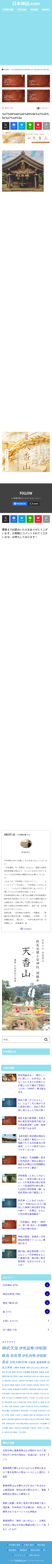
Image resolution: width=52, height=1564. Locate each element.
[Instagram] (26, 929)
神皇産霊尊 (8, 1402)
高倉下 (15, 1402)
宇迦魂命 (33, 1428)
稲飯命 (15, 1432)
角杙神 (34, 1402)
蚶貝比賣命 (25, 1411)
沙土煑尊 (41, 1402)
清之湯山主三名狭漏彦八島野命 (17, 1398)
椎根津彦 (34, 1372)
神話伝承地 (11, 1293)
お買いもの (10, 1320)
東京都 (42, 1385)
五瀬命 (36, 1381)
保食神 (17, 1385)
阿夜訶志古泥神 (42, 1389)
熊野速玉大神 (19, 1419)
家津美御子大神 (41, 1415)
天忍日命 (43, 1393)
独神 (14, 1372)
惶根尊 (12, 1385)
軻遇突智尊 (32, 1389)
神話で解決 (10, 1302)
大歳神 (22, 1406)
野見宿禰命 (6, 1411)
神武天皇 (10, 1348)
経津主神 (35, 1376)
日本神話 (10, 1285)
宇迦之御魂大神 (16, 1393)
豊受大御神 (40, 1419)
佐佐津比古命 (34, 1423)
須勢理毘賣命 (15, 1411)
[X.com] (34, 504)
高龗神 (9, 1389)
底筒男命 (36, 1385)
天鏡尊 (12, 1415)
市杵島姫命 (29, 1381)
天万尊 (6, 1415)
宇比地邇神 (43, 1423)
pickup (37, 1367)
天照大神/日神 (18, 1362)
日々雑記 (10, 1329)
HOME (6, 69)
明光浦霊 (10, 1419)
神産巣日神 (28, 1376)
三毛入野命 (22, 1432)
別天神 (19, 1372)
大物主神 (21, 1381)
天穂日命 (42, 1381)
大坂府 (39, 1428)
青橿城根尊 (17, 1389)
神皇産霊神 (25, 1428)
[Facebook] (19, 504)
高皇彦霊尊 (6, 1393)
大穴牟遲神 (33, 1411)
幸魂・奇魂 (8, 1406)
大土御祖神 (25, 1415)
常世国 (36, 1406)
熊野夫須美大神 (30, 1419)
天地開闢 (26, 1372)
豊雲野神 (24, 1389)
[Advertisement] (26, 39)
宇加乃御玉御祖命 (22, 1423)
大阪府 (32, 1362)
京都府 (20, 1376)
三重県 (16, 1367)
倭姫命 (11, 1428)
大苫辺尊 (32, 1398)
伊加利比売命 (10, 1423)
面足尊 (6, 1385)
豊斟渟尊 (7, 1381)
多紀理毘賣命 (44, 1406)
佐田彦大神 (8, 1432)
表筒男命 (36, 1393)
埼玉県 (23, 1385)
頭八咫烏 (14, 1376)
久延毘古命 (29, 1406)
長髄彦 (42, 1372)
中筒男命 (29, 1385)
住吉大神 (29, 1393)
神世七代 (30, 1367)
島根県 (23, 1367)
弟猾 (24, 1393)
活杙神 (29, 1402)
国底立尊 (32, 1415)
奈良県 (15, 1355)
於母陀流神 (22, 1402)
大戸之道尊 (40, 1398)
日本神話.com (26, 3)
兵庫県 (41, 1376)
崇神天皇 (18, 1428)
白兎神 (17, 1415)
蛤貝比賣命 (42, 1411)
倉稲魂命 (16, 1406)
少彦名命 (14, 1381)
